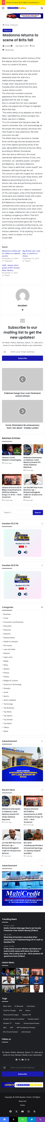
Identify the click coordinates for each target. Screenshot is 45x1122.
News (6, 665)
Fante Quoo (31, 1006)
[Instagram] (25, 1059)
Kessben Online (25, 1097)
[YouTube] (22, 1059)
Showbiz (7, 688)
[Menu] (3, 9)
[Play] (20, 552)
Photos (6, 673)
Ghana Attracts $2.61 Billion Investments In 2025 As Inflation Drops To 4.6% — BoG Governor (12, 492)
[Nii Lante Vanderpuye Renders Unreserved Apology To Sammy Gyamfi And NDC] (33, 834)
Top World (8, 723)
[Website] (22, 309)
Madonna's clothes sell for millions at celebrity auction (11, 253)
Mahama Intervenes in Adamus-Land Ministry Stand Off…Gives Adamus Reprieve (33, 462)
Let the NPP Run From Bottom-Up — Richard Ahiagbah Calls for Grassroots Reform (33, 492)
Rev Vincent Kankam (10, 1032)
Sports (6, 696)
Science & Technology (13, 684)
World (6, 731)
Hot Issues (8, 645)
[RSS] (28, 1059)
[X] (19, 1059)
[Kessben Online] (16, 8)
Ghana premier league (11, 1015)
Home (6, 25)
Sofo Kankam (26, 1032)
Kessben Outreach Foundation (13, 1019)
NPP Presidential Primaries (26, 1027)
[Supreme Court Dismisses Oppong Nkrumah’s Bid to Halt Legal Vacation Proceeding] (8, 988)
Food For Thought (9, 1010)
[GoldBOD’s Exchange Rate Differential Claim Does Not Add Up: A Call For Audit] (36, 988)
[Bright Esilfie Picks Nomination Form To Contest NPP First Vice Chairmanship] (36, 980)
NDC (5, 1027)
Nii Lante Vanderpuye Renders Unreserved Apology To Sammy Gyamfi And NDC (33, 848)
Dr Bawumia (19, 1006)
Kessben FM (26, 1015)
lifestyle (7, 653)
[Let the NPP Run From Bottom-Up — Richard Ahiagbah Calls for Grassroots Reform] (33, 479)
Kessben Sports (33, 1019)
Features (7, 634)
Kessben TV (7, 1023)
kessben (7, 46)
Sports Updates (10, 700)
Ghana (28, 1010)
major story (8, 657)
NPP (11, 1027)
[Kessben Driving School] (22, 16)
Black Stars (7, 1006)
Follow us (6, 1039)
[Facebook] (16, 1059)
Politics (6, 677)
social (6, 692)
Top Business (9, 708)
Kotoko (17, 1023)
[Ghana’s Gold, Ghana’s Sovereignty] (12, 449)
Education (8, 626)
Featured (14, 25)
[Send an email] (11, 46)
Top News (8, 712)
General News (9, 638)
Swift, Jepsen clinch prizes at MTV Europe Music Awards (11, 267)
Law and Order (9, 649)
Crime (6, 618)
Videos (6, 727)
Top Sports (8, 716)
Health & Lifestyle (11, 642)
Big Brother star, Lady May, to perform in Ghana (31, 253)
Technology (8, 704)
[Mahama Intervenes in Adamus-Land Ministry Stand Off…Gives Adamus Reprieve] (33, 449)
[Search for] (42, 9)
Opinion (7, 669)
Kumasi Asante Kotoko (31, 1023)
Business (7, 614)
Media (6, 661)
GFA (20, 1010)
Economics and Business (13, 622)
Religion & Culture (11, 681)
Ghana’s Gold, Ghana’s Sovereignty (11, 458)
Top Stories (8, 720)
